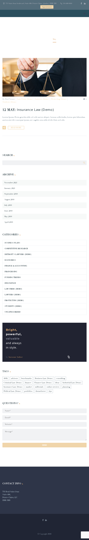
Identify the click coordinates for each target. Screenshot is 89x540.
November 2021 (10, 182)
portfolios (28, 391)
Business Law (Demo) (44, 378)
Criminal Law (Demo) (13, 382)
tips (50, 391)
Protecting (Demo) (58, 99)
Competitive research (16, 249)
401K (6, 378)
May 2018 (8, 216)
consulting (60, 378)
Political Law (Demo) (12, 391)
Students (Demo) (9, 102)
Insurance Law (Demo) (13, 387)
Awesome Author (15, 357)
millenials (39, 387)
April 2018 (8, 222)
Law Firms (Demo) (25, 99)
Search (84, 162)
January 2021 (9, 188)
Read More (16, 128)
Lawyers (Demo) (42, 99)
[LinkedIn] (85, 3)
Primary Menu (84, 13)
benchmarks (26, 378)
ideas (57, 382)
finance (28, 382)
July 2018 (8, 205)
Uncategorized (13, 312)
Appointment (47, 7)
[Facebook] (81, 3)
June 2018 (8, 211)
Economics (10, 260)
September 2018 (11, 194)
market (29, 387)
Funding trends (13, 277)
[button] (4, 127)
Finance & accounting (16, 266)
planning (66, 387)
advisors (14, 378)
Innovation (10, 283)
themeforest (41, 391)
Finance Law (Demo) (43, 382)
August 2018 (9, 199)
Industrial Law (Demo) (72, 382)
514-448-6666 (67, 3)
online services (53, 387)
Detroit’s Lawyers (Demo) (18, 254)
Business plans (12, 243)
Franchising (11, 272)
